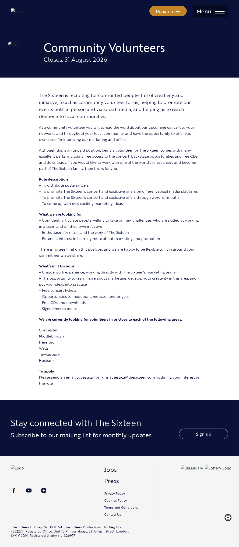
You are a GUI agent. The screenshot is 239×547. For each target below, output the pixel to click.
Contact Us (112, 514)
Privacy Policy (114, 493)
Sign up (203, 434)
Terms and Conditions (121, 507)
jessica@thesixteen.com (134, 377)
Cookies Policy (115, 500)
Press (111, 480)
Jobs (110, 469)
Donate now (168, 11)
